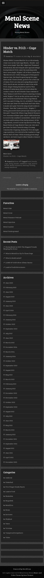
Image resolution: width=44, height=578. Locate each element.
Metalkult (36, 56)
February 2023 (10, 287)
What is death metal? (13, 258)
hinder (16, 163)
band (29, 161)
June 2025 (9, 283)
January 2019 (10, 301)
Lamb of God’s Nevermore (15, 267)
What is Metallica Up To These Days (19, 253)
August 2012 (9, 411)
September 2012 (11, 407)
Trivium (8, 528)
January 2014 (10, 356)
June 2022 (9, 292)
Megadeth (9, 501)
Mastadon (9, 496)
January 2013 (10, 388)
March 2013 (9, 379)
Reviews (8, 514)
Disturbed (9, 482)
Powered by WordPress (22, 569)
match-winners (16, 165)
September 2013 (11, 365)
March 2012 (9, 430)
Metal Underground (11, 231)
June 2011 (9, 453)
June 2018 (9, 306)
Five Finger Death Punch (15, 487)
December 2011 (11, 439)
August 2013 (9, 370)
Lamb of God (10, 491)
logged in (19, 189)
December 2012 (11, 393)
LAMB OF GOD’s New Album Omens (18, 262)
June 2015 (9, 338)
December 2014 (11, 347)
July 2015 (8, 333)
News (16, 161)
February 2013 (10, 384)
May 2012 (8, 425)
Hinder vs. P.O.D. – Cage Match (14, 156)
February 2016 (10, 315)
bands (34, 161)
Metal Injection (9, 222)
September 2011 (11, 444)
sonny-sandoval (10, 167)
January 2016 (10, 320)
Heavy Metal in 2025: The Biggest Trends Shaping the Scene (20, 248)
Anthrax (8, 478)
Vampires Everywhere (14, 533)
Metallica (9, 505)
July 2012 (8, 416)
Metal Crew (7, 213)
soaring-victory (29, 165)
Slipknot (8, 519)
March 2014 (10, 352)
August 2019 (9, 297)
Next (38, 177)
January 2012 (10, 434)
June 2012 (9, 421)
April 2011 (9, 457)
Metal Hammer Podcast (12, 217)
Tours (7, 524)
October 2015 (10, 324)
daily (11, 163)
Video (7, 537)
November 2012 (11, 398)
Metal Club (7, 208)
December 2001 (11, 462)
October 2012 (10, 402)
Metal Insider (8, 227)
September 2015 (11, 329)
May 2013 (8, 375)
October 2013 (10, 361)
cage (6, 163)
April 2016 (9, 310)
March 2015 (9, 342)
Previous (7, 177)
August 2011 (9, 448)
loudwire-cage (25, 163)
